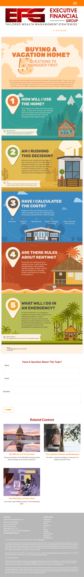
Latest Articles (48, 534)
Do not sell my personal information (38, 554)
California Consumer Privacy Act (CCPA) (57, 553)
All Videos (47, 536)
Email (7, 378)
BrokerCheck (40, 539)
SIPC (36, 562)
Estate (46, 523)
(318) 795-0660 (60, 30)
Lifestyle (46, 532)
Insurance (47, 525)
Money (46, 530)
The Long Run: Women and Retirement (62, 454)
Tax (45, 528)
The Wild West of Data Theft (22, 498)
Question (6, 391)
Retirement (47, 519)
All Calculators (48, 538)
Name (7, 365)
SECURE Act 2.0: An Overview (22, 454)
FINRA (32, 562)
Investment (47, 521)
